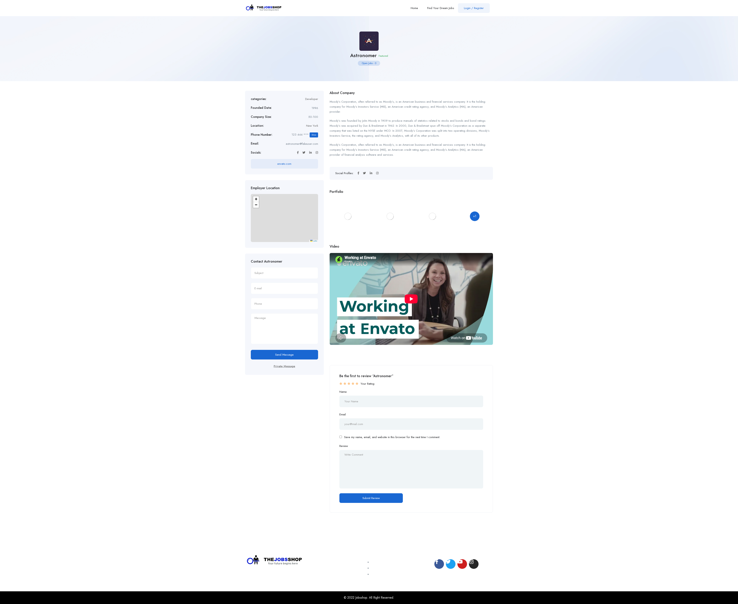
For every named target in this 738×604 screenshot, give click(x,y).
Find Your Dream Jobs (440, 8)
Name (343, 392)
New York (312, 126)
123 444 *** (304, 134)
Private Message (284, 366)
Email (342, 414)
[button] (256, 199)
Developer (311, 99)
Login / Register (474, 8)
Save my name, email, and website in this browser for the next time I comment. (392, 437)
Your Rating (367, 384)
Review (343, 446)
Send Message (284, 355)
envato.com (284, 164)
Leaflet (314, 241)
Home (414, 8)
